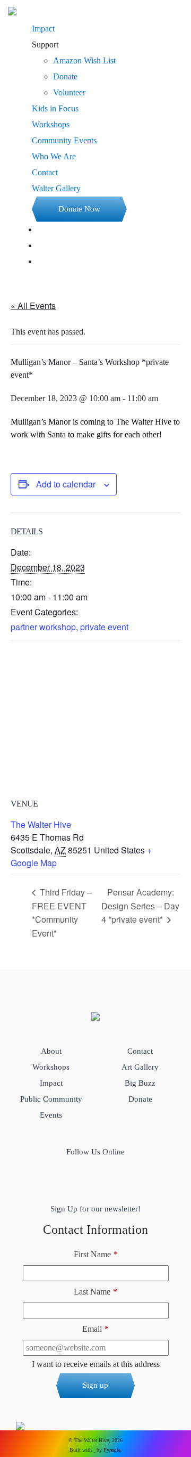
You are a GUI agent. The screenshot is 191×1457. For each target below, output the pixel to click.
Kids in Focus (55, 108)
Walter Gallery (56, 188)
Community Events (64, 140)
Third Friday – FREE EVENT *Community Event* (62, 912)
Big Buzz (140, 1083)
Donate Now (79, 209)
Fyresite (111, 1450)
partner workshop (43, 627)
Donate (65, 76)
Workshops (51, 124)
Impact (43, 28)
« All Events (33, 305)
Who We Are (54, 156)
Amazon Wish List (84, 60)
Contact (45, 172)
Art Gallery (140, 1067)
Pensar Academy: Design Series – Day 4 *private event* (140, 906)
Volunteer (69, 92)
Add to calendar (66, 484)
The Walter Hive (41, 824)
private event (104, 627)
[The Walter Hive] (12, 10)
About (51, 1051)
